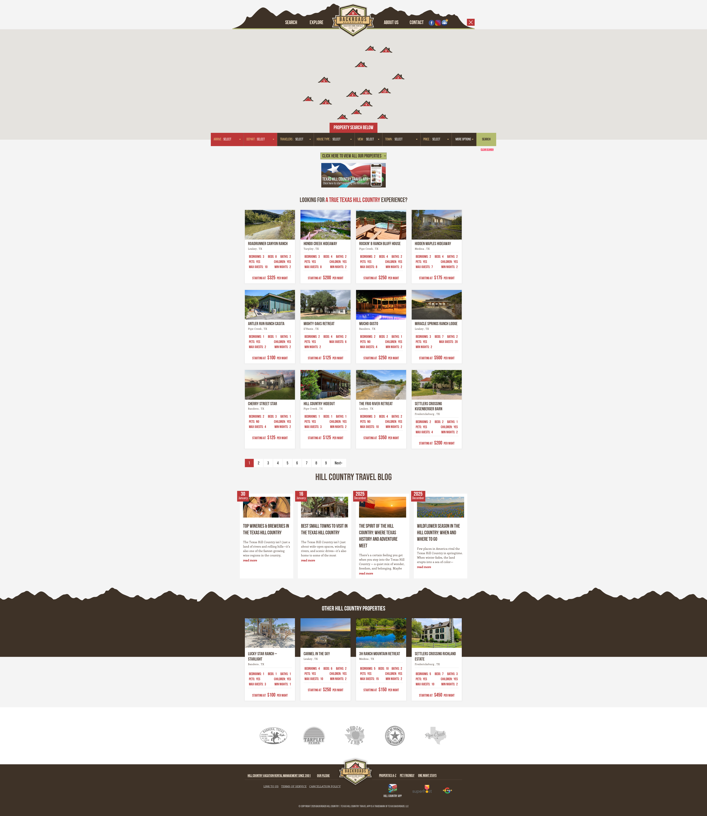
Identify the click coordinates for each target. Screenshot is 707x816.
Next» (338, 463)
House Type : (324, 139)
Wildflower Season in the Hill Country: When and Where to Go (438, 533)
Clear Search (487, 149)
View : (361, 139)
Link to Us (271, 786)
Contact (417, 22)
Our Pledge (323, 776)
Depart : (251, 139)
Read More (250, 560)
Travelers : (286, 139)
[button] (356, 111)
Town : (389, 139)
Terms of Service (294, 786)
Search (291, 22)
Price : (426, 139)
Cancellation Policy (325, 786)
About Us (391, 22)
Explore (316, 22)
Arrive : (218, 139)
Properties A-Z (387, 776)
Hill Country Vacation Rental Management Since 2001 (279, 776)
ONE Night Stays (427, 776)
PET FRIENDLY (407, 776)
